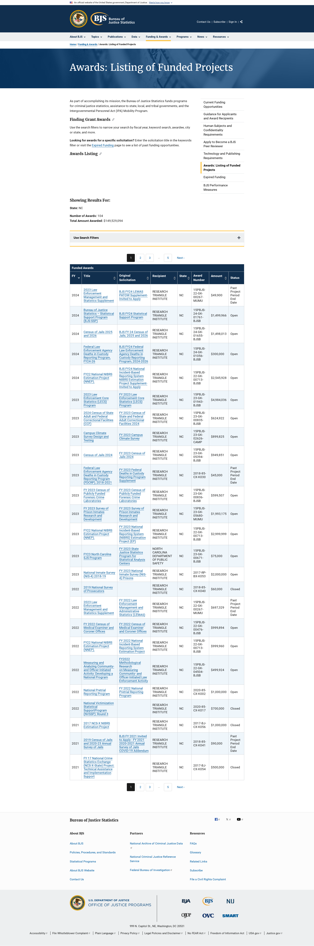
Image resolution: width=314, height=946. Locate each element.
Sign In (233, 21)
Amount (216, 276)
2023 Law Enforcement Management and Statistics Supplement (99, 295)
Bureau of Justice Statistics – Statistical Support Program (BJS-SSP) (99, 315)
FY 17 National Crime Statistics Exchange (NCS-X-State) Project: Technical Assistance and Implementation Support (99, 767)
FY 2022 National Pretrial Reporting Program (131, 691)
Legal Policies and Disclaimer (162, 933)
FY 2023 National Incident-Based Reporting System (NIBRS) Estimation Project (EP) (132, 534)
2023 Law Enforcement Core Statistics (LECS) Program (96, 400)
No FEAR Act (195, 933)
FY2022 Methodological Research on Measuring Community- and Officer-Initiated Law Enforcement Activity (133, 670)
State (183, 276)
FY (76, 278)
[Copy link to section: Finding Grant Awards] (112, 119)
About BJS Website (82, 870)
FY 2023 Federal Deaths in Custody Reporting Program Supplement (132, 475)
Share (244, 24)
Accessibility (37, 933)
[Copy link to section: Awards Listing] (100, 153)
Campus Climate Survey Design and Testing (96, 436)
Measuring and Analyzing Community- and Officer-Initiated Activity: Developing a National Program (99, 670)
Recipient (159, 276)
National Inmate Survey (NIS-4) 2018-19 (99, 574)
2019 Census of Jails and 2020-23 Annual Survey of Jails (98, 743)
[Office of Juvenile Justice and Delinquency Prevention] (186, 919)
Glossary (195, 852)
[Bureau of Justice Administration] (186, 904)
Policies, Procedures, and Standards (93, 852)
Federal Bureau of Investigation (150, 870)
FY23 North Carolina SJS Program (97, 556)
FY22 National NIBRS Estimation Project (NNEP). (98, 377)
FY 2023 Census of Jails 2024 (132, 455)
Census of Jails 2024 (98, 455)
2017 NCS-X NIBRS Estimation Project (97, 725)
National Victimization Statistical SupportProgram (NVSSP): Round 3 (99, 708)
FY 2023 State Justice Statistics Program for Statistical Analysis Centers (132, 556)
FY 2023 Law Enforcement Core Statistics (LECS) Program (131, 400)
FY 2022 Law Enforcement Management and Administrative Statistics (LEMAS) (132, 607)
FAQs (193, 843)
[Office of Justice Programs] (79, 19)
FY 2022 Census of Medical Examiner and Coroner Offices (99, 627)
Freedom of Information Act (227, 933)
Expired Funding (103, 145)
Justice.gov (273, 933)
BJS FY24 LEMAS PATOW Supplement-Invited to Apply (133, 295)
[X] (230, 822)
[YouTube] (241, 822)
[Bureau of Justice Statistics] (208, 906)
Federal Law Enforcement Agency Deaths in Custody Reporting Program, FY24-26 (98, 354)
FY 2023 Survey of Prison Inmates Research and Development (96, 513)
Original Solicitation (127, 278)
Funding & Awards (87, 44)
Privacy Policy (128, 933)
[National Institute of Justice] (230, 904)
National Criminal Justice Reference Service (153, 859)
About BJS (76, 843)
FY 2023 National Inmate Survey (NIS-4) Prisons (132, 574)
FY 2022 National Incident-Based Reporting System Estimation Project (132, 646)
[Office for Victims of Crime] (208, 918)
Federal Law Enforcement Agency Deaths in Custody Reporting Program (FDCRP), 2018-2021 (98, 475)
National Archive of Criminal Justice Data (156, 843)
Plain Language (104, 933)
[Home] (112, 18)
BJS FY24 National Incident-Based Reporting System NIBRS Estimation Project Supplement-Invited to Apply (133, 378)
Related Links (198, 861)
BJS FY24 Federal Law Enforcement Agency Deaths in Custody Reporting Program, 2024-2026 (133, 354)
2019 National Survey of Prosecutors (98, 589)
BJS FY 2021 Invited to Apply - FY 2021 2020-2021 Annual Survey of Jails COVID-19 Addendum (134, 743)
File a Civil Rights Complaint (208, 879)
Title (87, 276)
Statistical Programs (83, 861)
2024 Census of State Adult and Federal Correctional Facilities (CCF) (98, 418)
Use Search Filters (86, 238)
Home (73, 44)
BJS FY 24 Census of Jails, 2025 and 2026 (133, 333)
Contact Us (203, 21)
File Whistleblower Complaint (70, 933)
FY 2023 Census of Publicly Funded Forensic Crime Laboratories (97, 495)
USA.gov (254, 933)
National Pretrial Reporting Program (97, 692)
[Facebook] (219, 822)
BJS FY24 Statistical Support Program (133, 315)
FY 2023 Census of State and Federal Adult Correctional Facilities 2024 (132, 418)
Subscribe (220, 21)
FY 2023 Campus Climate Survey (131, 436)
